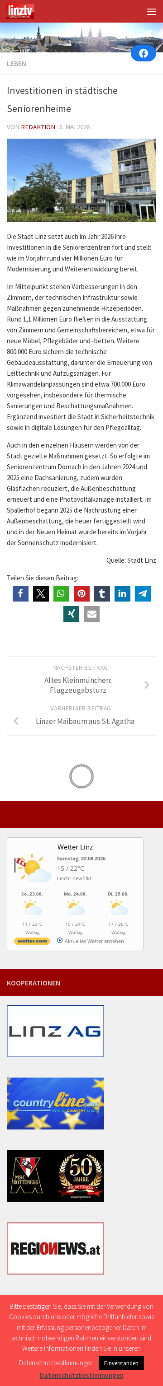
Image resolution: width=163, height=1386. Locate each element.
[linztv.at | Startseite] (24, 11)
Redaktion (38, 127)
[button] (21, 594)
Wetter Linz (75, 846)
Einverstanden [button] (121, 1363)
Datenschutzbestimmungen (82, 1375)
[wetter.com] (32, 942)
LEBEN (16, 63)
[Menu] (151, 11)
